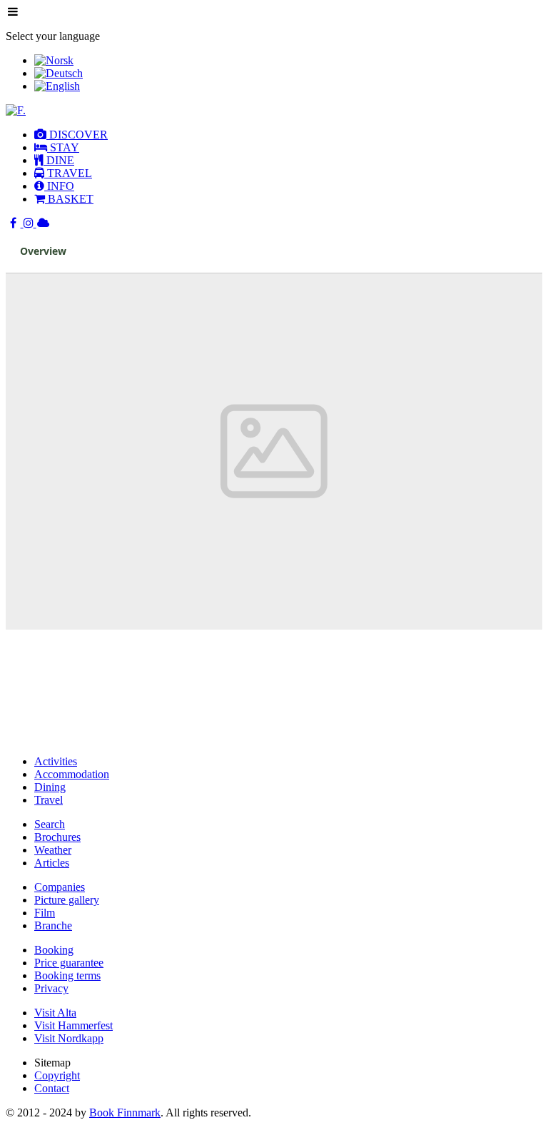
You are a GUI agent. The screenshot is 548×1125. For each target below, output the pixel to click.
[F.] (16, 110)
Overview (43, 251)
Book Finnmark (125, 1112)
